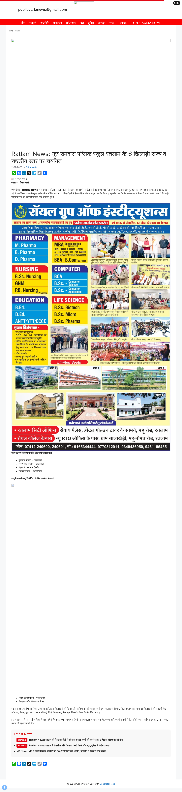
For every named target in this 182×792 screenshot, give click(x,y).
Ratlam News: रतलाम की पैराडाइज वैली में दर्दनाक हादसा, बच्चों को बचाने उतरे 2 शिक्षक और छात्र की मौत (70, 739)
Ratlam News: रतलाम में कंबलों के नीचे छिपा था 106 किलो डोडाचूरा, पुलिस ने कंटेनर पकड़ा (64, 745)
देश (82, 23)
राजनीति (45, 23)
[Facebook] (136, 13)
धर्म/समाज (71, 23)
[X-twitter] (145, 5)
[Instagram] (128, 5)
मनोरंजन (57, 23)
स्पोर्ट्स (32, 23)
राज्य (111, 23)
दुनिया (91, 23)
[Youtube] (136, 5)
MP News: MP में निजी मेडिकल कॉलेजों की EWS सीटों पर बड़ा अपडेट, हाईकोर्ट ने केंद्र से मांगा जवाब (61, 751)
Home (10, 31)
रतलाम (17, 31)
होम (23, 23)
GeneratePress (107, 783)
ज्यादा (123, 23)
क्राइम (101, 23)
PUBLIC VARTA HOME (146, 23)
